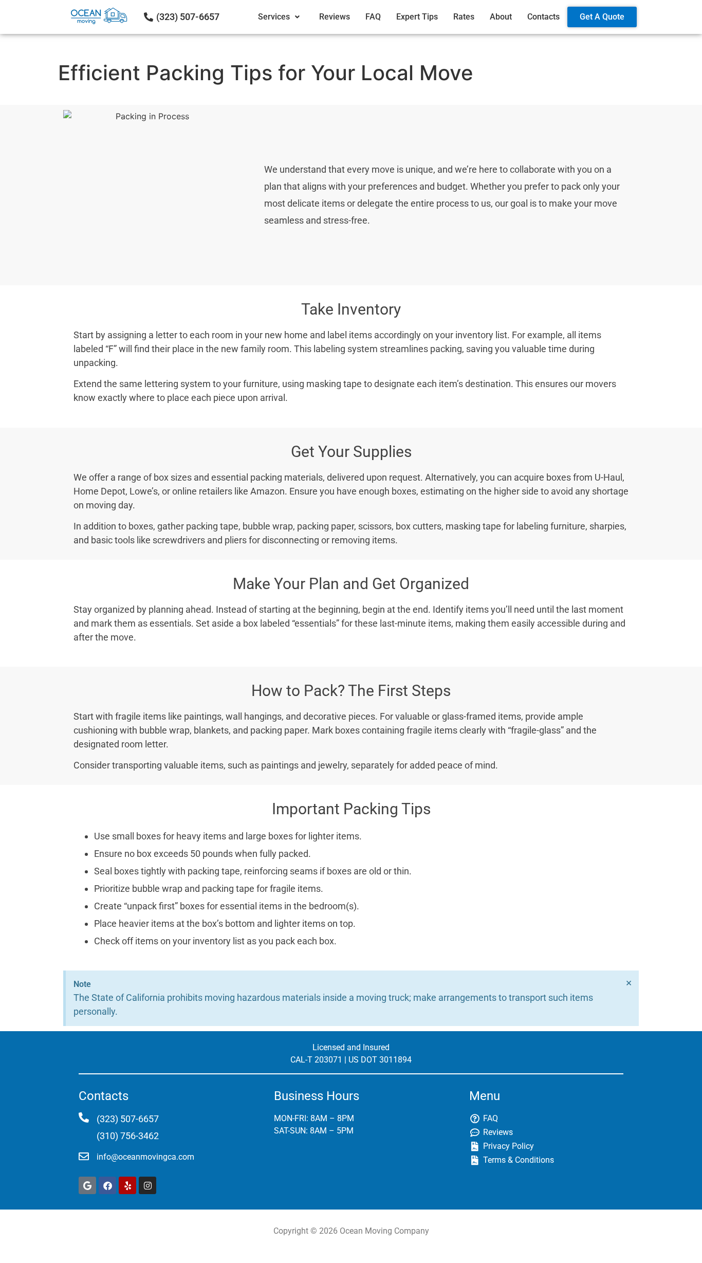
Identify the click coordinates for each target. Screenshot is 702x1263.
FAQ (373, 17)
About (501, 17)
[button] (281, 17)
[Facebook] (107, 1185)
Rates (463, 17)
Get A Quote (602, 17)
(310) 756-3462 (128, 1135)
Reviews (334, 17)
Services (274, 17)
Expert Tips (417, 17)
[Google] (87, 1185)
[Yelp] (127, 1185)
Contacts (543, 17)
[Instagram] (147, 1185)
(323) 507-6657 (187, 16)
